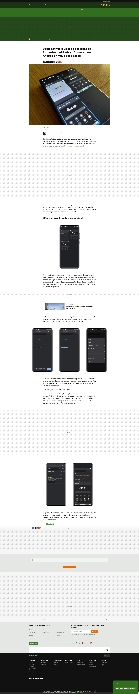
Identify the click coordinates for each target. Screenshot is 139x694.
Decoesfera (91, 664)
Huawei (80, 39)
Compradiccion (92, 666)
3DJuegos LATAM (45, 681)
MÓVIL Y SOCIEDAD (49, 5)
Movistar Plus (43, 39)
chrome (65, 528)
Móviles (63, 39)
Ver (70, 567)
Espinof (54, 664)
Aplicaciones (32, 632)
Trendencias (91, 662)
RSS (88, 643)
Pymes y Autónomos (103, 665)
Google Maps (87, 39)
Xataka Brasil (32, 683)
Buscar (107, 650)
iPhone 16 (74, 619)
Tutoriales (50, 528)
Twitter (109, 5)
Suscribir (94, 631)
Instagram (104, 5)
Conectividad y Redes (62, 638)
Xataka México (32, 681)
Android (71, 528)
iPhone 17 (63, 619)
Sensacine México (57, 681)
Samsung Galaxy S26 (71, 39)
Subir (105, 655)
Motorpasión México (80, 681)
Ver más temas (33, 643)
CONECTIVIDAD (37, 5)
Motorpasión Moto (81, 664)
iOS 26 (68, 619)
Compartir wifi (93, 619)
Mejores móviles (43, 619)
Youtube (107, 5)
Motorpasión (80, 662)
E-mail (61, 62)
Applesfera (31, 666)
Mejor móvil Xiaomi (83, 619)
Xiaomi (58, 629)
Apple (44, 629)
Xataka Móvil (32, 664)
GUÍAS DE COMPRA (88, 5)
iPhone (59, 635)
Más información (80, 692)
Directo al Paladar (69, 662)
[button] (55, 133)
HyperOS (94, 39)
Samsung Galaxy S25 (54, 619)
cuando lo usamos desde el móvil (72, 146)
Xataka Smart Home (32, 669)
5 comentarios (48, 61)
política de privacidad (90, 634)
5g (44, 635)
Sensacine (55, 662)
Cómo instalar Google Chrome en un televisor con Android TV (79, 307)
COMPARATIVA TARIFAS (74, 5)
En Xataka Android (71, 304)
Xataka (31, 662)
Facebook (54, 62)
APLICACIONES (61, 5)
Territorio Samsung (61, 632)
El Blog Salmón (104, 662)
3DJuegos (43, 662)
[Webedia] (106, 1)
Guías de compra (47, 632)
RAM (104, 39)
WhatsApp (32, 638)
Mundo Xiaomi (32, 671)
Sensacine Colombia (55, 683)
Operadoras (51, 39)
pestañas (58, 528)
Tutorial (77, 528)
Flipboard (101, 5)
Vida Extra (43, 664)
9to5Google (50, 524)
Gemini (57, 39)
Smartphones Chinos (48, 638)
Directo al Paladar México (69, 681)
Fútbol (99, 39)
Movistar (31, 629)
